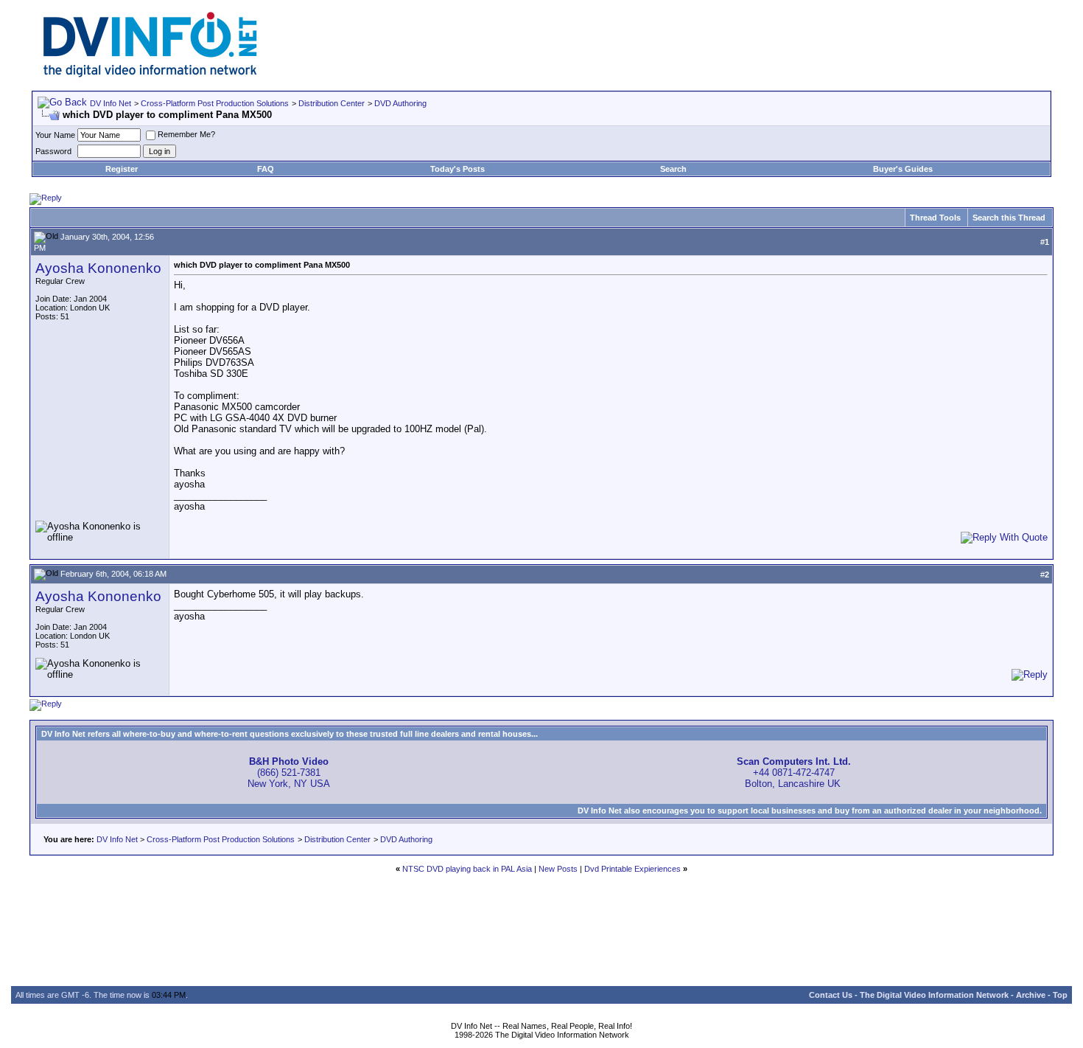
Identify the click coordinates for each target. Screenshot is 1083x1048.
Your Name (55, 135)
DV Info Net (110, 103)
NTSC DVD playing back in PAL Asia (467, 868)
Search (673, 168)
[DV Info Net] (150, 74)
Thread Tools (935, 217)
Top (1060, 994)
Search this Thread (1008, 217)
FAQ (265, 168)
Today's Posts (457, 168)
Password (53, 151)
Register (121, 168)
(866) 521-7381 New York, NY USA (289, 772)
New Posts (558, 868)
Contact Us (830, 994)
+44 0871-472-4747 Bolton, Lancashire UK (794, 772)
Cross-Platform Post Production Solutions (215, 103)
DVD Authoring (400, 103)
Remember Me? (186, 134)
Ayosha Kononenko (98, 268)
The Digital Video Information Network (934, 994)
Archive (1030, 994)
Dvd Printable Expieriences (632, 868)
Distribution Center (331, 103)
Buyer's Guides (903, 168)
